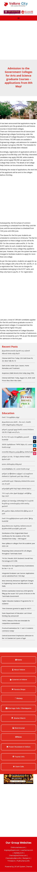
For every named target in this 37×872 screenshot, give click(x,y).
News (19, 737)
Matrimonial (20, 728)
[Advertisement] (18, 40)
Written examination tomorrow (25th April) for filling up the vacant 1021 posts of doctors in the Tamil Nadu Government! (18, 593)
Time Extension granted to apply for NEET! (16, 608)
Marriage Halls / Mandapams (19, 708)
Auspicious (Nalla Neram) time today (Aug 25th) (18, 373)
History (19, 698)
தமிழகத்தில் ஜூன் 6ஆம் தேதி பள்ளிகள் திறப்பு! (16, 488)
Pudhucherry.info (23, 861)
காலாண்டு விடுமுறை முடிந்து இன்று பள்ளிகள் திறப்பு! (18, 452)
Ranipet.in (26, 858)
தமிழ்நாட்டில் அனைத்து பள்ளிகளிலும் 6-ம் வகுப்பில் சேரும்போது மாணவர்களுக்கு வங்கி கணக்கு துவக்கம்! (17, 503)
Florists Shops (19, 689)
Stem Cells (19, 766)
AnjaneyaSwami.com (11, 850)
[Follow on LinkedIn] (34, 445)
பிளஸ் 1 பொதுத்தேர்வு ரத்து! (10, 417)
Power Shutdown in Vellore (19, 747)
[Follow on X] (34, 441)
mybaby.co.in (18, 853)
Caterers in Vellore (19, 679)
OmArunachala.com (18, 847)
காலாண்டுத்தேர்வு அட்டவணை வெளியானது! (16, 469)
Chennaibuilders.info (13, 858)
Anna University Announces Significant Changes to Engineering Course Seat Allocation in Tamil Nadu (18, 583)
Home (19, 660)
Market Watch (19, 718)
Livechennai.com (27, 850)
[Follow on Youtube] (34, 449)
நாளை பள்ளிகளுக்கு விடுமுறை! (12, 464)
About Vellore (19, 669)
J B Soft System (19, 866)
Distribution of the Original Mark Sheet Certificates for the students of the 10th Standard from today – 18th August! (15, 535)
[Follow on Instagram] (34, 453)
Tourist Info (19, 756)
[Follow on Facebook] (34, 437)
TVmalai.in (11, 861)
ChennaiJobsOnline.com (18, 855)
